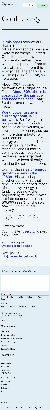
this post (13, 42)
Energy (17, 218)
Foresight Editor (30, 216)
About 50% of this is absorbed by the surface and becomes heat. (24, 95)
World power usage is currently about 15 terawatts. (20, 116)
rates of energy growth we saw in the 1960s (24, 173)
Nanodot (11, 220)
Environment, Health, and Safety (22, 219)
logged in (28, 231)
